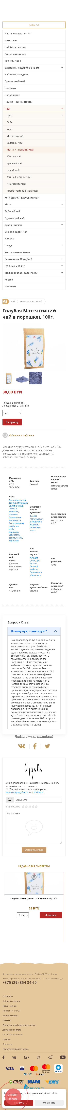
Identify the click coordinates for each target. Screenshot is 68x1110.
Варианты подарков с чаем (22, 67)
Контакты (7, 1044)
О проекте (7, 996)
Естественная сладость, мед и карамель (16, 527)
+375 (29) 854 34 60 (19, 982)
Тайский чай (12, 211)
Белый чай (13, 170)
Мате (8, 204)
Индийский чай (16, 183)
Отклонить (49, 1102)
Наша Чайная (9, 1005)
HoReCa (9, 238)
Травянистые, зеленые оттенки (16, 508)
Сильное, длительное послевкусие (15, 517)
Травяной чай (13, 225)
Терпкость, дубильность (15, 536)
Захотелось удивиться (36, 574)
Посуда (9, 245)
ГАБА (10, 122)
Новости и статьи (11, 1010)
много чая (11, 40)
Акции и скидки (10, 1015)
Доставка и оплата (11, 1029)
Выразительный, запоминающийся (18, 501)
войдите (38, 792)
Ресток (9, 279)
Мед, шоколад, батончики (21, 272)
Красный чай (14, 163)
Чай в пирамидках (16, 74)
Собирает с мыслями (36, 523)
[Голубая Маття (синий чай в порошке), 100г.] (34, 883)
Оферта (6, 1039)
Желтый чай (14, 156)
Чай (7, 108)
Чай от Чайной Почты (18, 101)
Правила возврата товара (15, 1048)
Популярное (12, 95)
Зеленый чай (15, 142)
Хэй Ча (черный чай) (19, 177)
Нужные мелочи (15, 265)
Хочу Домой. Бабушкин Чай (22, 197)
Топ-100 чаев (13, 60)
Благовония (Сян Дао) (18, 259)
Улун (10, 129)
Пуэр (9, 115)
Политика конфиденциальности (18, 1025)
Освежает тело (35, 529)
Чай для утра (34, 559)
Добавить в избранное (21, 435)
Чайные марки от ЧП (18, 33)
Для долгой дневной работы (35, 565)
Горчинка (13, 540)
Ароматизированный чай (22, 190)
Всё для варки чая (16, 231)
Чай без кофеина (15, 47)
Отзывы (6, 1020)
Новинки (10, 88)
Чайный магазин (11, 1001)
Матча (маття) (15, 136)
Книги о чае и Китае (17, 252)
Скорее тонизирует (36, 517)
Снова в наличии (15, 54)
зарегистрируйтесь (17, 792)
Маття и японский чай (20, 149)
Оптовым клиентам (12, 1034)
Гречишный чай (15, 81)
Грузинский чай (15, 218)
